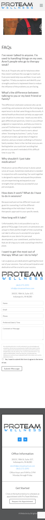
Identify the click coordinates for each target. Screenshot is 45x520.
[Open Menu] (41, 6)
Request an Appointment (22, 501)
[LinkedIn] (25, 439)
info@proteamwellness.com (22, 288)
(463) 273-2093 (22, 285)
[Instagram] (20, 439)
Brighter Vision (36, 513)
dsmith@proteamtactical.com (22, 466)
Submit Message (12, 368)
